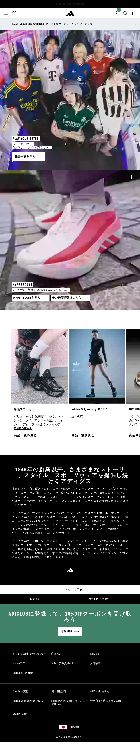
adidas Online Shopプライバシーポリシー (69, 703)
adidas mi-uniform (22, 673)
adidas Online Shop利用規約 (28, 701)
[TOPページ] (70, 14)
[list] (70, 385)
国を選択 (75, 727)
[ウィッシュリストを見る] (14, 13)
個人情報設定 (59, 691)
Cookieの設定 (20, 691)
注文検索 (56, 654)
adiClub (94, 654)
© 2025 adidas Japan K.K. (70, 737)
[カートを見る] (134, 13)
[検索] (125, 13)
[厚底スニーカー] (39, 385)
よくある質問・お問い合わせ (29, 654)
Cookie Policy (19, 714)
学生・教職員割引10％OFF (66, 663)
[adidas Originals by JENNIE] (97, 385)
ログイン (35, 599)
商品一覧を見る (25, 435)
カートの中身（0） (99, 599)
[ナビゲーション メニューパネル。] (5, 13)
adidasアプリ (20, 663)
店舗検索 (95, 663)
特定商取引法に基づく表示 (105, 701)
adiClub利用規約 (99, 691)
